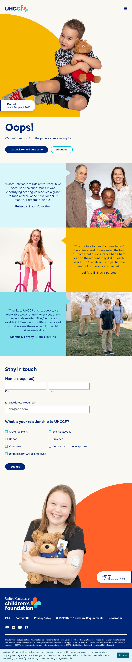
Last (51, 391)
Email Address (20, 402)
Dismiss (123, 655)
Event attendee (61, 431)
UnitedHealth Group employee (27, 454)
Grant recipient (18, 431)
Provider (57, 439)
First (8, 391)
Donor (13, 439)
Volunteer (15, 446)
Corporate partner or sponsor (70, 446)
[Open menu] (125, 8)
